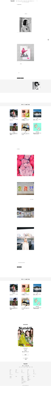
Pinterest (29, 106)
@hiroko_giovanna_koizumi (14, 91)
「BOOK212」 (26, 13)
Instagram (27, 106)
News (18, 154)
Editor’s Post (19, 4)
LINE (21, 106)
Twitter (24, 106)
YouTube (26, 106)
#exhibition (20, 272)
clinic (18, 72)
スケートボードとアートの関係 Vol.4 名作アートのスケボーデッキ (26, 377)
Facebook (23, 106)
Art (17, 4)
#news (18, 272)
